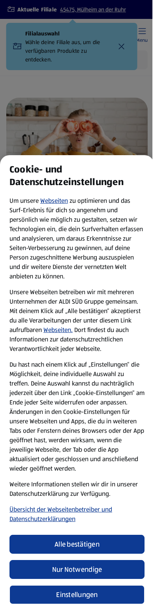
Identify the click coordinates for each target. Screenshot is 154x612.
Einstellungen (77, 595)
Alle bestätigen (77, 544)
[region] (77, 383)
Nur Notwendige (77, 569)
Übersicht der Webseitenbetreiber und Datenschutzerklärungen (60, 514)
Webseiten (54, 200)
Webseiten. (58, 329)
